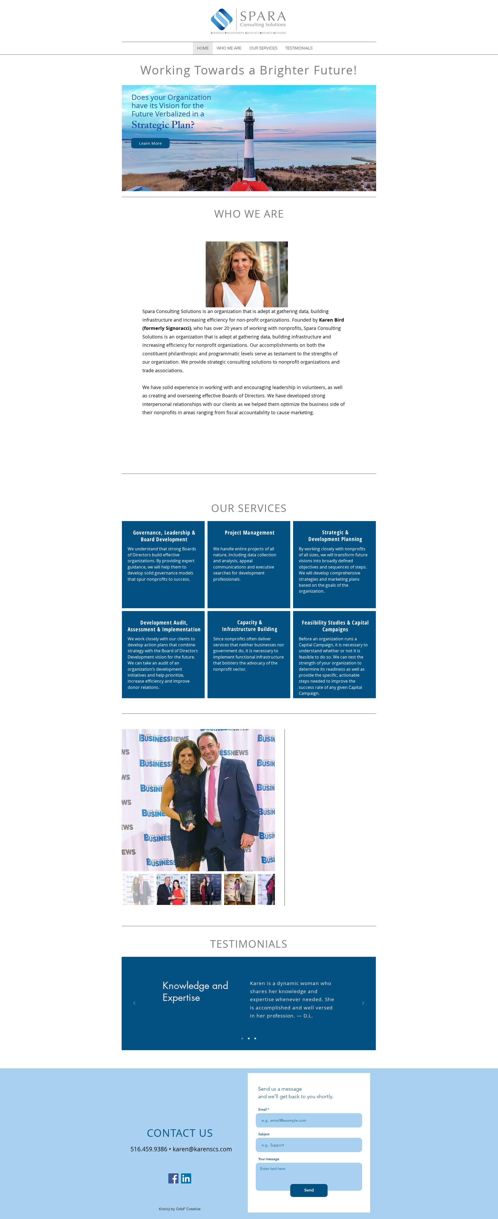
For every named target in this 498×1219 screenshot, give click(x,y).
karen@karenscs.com (202, 1149)
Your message (268, 1159)
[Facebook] (173, 1178)
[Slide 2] (249, 1038)
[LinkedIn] (186, 1178)
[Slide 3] (255, 1038)
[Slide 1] (242, 1038)
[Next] (368, 156)
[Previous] (129, 156)
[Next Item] (266, 800)
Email (262, 1109)
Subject (263, 1134)
